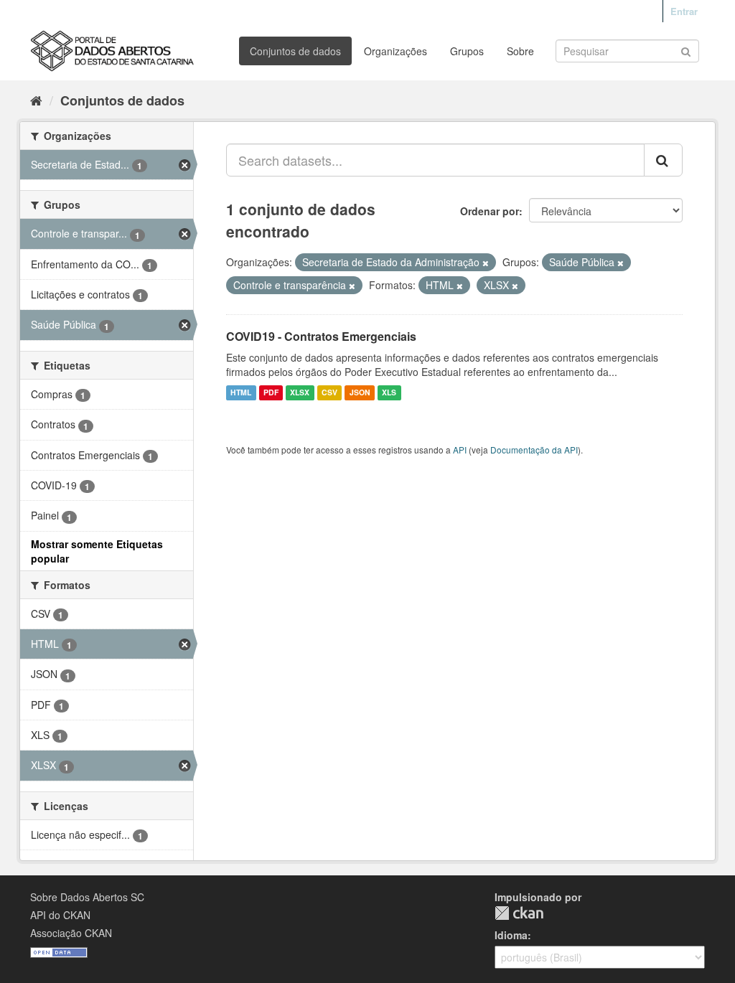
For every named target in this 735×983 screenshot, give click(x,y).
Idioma (511, 935)
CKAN (519, 913)
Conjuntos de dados (295, 51)
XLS (389, 392)
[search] (663, 160)
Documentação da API (534, 449)
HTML (240, 392)
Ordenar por (489, 211)
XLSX (299, 392)
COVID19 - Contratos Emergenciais (321, 336)
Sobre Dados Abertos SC (87, 897)
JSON (360, 392)
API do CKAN (60, 915)
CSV (329, 392)
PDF (270, 392)
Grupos (467, 51)
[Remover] (485, 262)
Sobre (520, 51)
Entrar (684, 11)
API (460, 449)
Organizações (395, 51)
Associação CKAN (71, 933)
